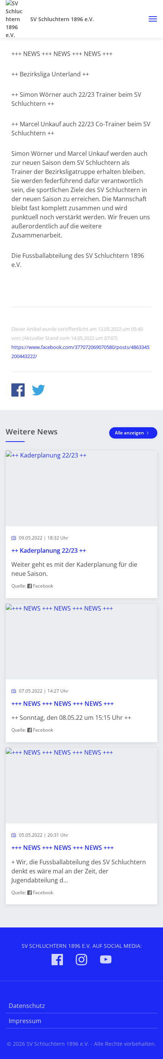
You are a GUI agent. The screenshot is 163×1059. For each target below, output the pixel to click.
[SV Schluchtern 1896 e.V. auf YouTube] (105, 961)
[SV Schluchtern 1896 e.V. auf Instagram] (81, 961)
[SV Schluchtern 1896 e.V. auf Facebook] (57, 961)
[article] (81, 524)
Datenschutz (27, 1006)
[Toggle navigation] (150, 19)
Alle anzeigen (130, 432)
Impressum (25, 1021)
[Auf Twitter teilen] (38, 391)
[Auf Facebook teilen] (18, 391)
